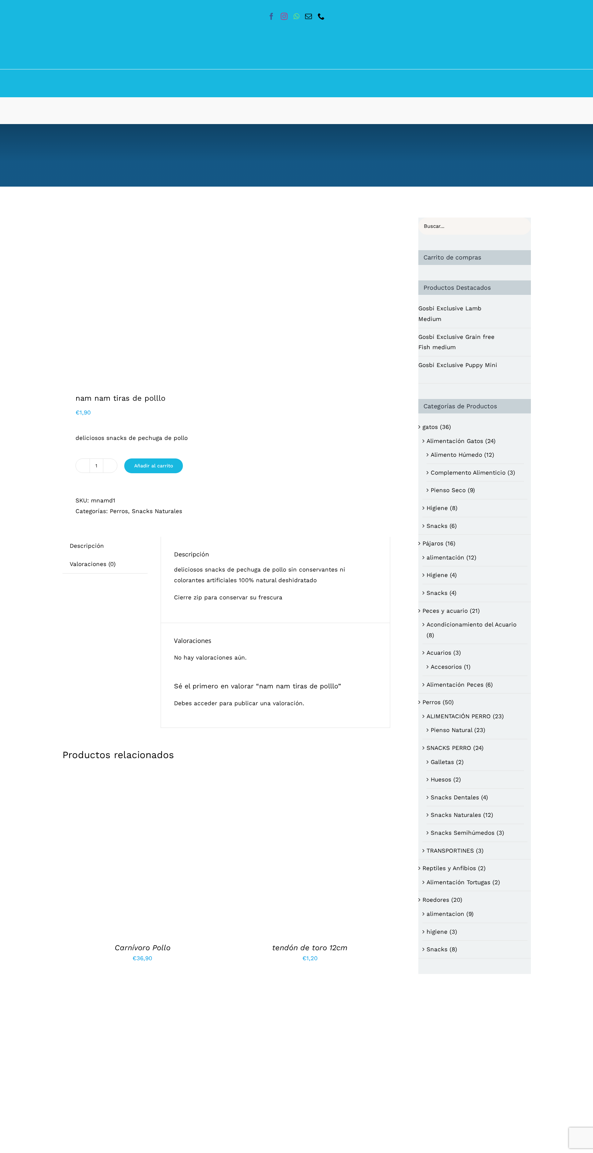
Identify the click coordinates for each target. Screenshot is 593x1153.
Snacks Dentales (455, 797)
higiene (437, 931)
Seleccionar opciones (121, 1062)
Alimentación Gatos (455, 440)
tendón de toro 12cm (310, 947)
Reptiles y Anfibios (449, 868)
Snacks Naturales (157, 511)
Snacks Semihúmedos (463, 832)
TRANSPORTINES (450, 850)
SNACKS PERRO (449, 747)
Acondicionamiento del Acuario (471, 624)
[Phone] (321, 16)
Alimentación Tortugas (458, 882)
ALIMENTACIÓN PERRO (459, 716)
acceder (205, 703)
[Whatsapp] (296, 16)
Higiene (437, 508)
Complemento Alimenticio (468, 472)
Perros (119, 511)
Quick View (173, 853)
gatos (430, 426)
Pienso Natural (451, 730)
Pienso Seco (448, 490)
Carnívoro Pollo (143, 947)
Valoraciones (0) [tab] (93, 564)
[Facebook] (271, 16)
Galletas (442, 761)
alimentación (445, 557)
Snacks (437, 525)
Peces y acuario (445, 610)
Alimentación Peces (455, 684)
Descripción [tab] (87, 545)
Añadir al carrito (153, 465)
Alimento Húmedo (456, 454)
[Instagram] (284, 16)
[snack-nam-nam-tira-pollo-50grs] (141, 296)
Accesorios (446, 666)
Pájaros (432, 543)
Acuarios (439, 652)
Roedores (435, 899)
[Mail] (308, 16)
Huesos (441, 779)
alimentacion (445, 913)
